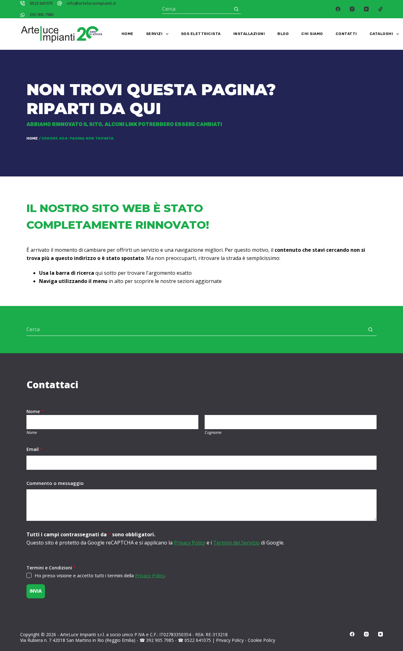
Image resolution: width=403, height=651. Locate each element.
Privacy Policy (189, 542)
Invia (36, 591)
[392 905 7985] (22, 15)
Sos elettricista (201, 34)
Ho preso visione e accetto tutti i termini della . (100, 575)
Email (34, 449)
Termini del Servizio (236, 542)
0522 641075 (41, 3)
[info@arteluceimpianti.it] (59, 3)
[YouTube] (366, 9)
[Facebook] (338, 9)
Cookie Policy (261, 640)
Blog (283, 34)
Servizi (154, 34)
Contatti (346, 34)
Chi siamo (312, 34)
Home (127, 34)
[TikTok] (380, 9)
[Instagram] (352, 9)
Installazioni (249, 34)
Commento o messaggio (55, 483)
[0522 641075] (22, 3)
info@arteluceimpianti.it (91, 3)
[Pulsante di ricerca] (236, 9)
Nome (31, 432)
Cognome (213, 432)
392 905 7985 (42, 14)
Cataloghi (381, 34)
